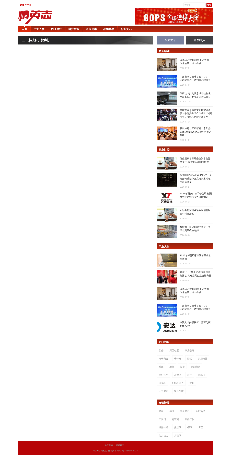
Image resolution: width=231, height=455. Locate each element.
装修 (161, 350)
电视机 (162, 382)
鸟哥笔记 (185, 411)
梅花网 (175, 419)
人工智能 (163, 391)
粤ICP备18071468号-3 (127, 450)
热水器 (201, 374)
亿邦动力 (163, 435)
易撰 (171, 411)
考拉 (161, 411)
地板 (171, 366)
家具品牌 (179, 391)
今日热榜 (200, 411)
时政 (161, 366)
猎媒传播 (163, 427)
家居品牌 (189, 350)
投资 (182, 366)
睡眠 (189, 358)
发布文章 (170, 40)
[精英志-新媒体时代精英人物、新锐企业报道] (42, 17)
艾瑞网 (177, 435)
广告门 (162, 419)
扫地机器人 (178, 382)
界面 (201, 427)
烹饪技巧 (163, 374)
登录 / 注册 (25, 5)
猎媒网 (177, 427)
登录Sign (199, 40)
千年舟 (177, 358)
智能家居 (195, 366)
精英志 (104, 450)
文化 (192, 382)
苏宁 (189, 374)
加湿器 (177, 374)
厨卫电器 (174, 350)
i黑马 (189, 427)
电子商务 (163, 358)
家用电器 (202, 358)
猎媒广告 (189, 419)
